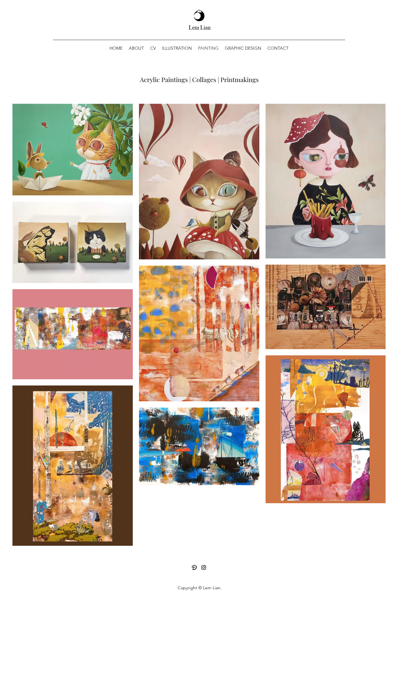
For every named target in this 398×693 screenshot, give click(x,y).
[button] (177, 48)
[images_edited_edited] (194, 567)
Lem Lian (200, 28)
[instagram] (204, 567)
